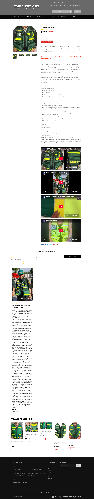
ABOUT (50, 480)
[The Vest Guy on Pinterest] (46, 492)
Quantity (43, 36)
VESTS (20, 16)
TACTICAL (40, 16)
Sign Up (79, 465)
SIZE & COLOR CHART (63, 16)
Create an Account (76, 7)
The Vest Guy (19, 496)
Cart (78, 11)
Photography (29, 16)
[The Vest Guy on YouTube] (51, 492)
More (72, 16)
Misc (52, 16)
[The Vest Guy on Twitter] (42, 492)
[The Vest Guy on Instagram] (49, 492)
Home (14, 16)
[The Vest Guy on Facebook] (44, 492)
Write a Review (72, 256)
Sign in (68, 7)
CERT (47, 16)
